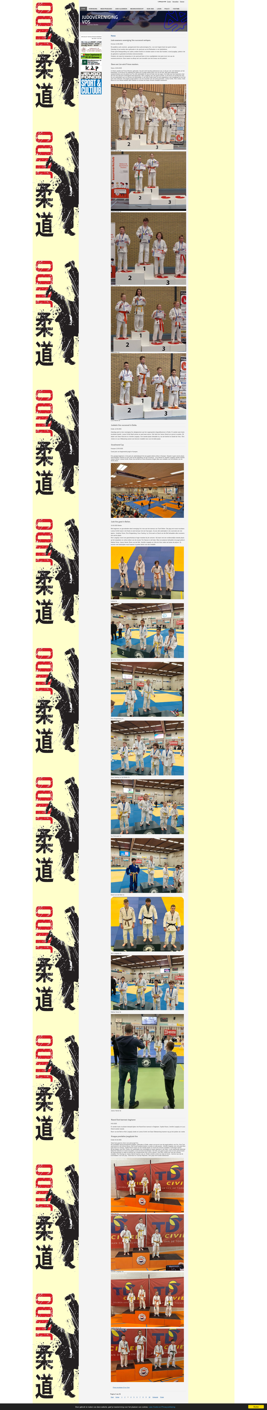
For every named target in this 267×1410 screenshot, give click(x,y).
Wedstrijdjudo (106, 9)
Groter (169, 1)
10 (149, 1397)
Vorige (117, 1397)
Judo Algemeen (121, 9)
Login (159, 9)
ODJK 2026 (150, 9)
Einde (162, 1397)
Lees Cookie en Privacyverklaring (162, 1407)
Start (112, 1397)
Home (83, 9)
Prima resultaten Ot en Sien (121, 1387)
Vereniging (93, 9)
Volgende (155, 1397)
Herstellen (175, 1)
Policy (167, 9)
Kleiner (182, 1)
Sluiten (256, 1406)
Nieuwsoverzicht (137, 9)
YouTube (176, 9)
